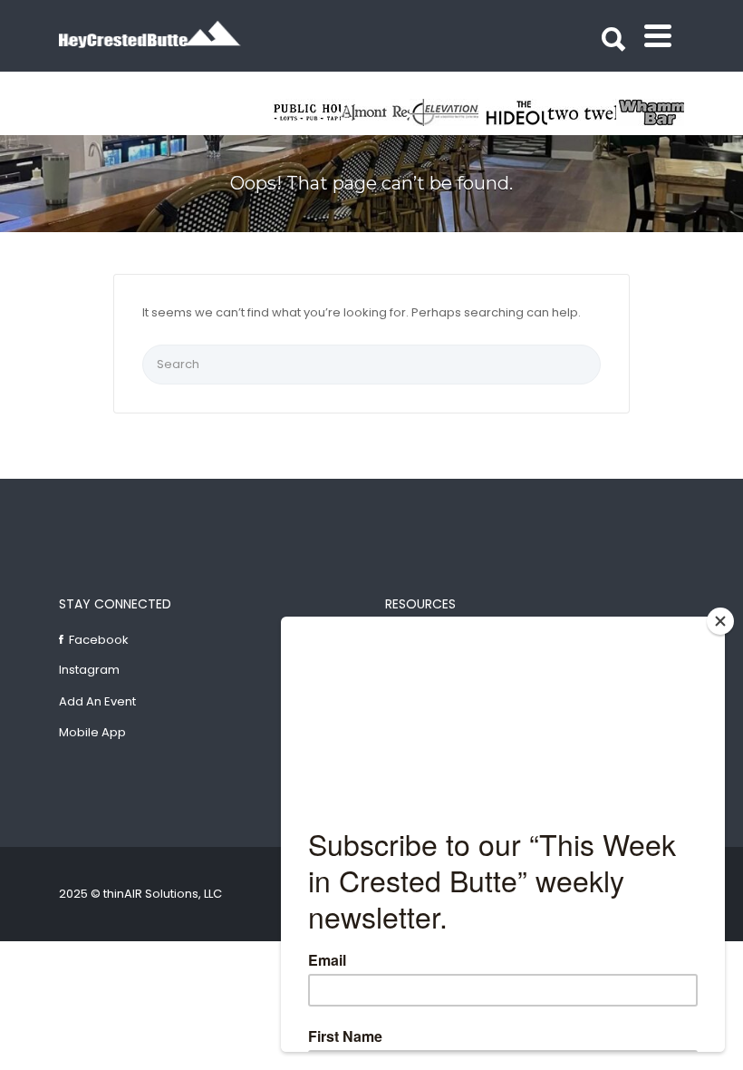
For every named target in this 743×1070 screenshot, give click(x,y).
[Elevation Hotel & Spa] (444, 112)
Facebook (99, 639)
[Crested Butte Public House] (306, 112)
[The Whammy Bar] (650, 112)
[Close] (720, 621)
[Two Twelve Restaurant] (581, 112)
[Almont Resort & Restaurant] (375, 112)
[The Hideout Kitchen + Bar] (512, 112)
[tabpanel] (581, 112)
